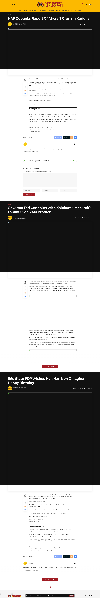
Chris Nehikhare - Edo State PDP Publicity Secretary (47, 547)
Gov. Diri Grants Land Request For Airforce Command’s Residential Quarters (50, 536)
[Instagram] (76, 144)
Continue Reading (50, 366)
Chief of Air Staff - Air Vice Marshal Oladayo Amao (46, 127)
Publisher (16, 23)
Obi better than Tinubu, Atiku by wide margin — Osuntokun (46, 532)
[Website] (73, 144)
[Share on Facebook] (78, 24)
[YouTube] (14, 4)
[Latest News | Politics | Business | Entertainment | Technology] (50, 4)
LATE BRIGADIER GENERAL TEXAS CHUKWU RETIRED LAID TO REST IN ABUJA (52, 112)
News (9, 14)
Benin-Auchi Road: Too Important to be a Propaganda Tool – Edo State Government (53, 119)
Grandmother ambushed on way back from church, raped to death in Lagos (51, 529)
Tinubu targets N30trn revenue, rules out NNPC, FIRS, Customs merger (50, 534)
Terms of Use (51, 595)
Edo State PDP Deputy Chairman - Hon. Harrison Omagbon (43, 548)
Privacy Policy (43, 595)
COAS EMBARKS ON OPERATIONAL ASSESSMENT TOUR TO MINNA (49, 121)
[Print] (84, 24)
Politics (13, 374)
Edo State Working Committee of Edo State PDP (41, 550)
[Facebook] (11, 4)
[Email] (82, 24)
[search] (84, 4)
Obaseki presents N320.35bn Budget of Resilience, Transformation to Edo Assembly (53, 116)
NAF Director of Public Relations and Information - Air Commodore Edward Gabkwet (49, 129)
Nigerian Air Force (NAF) (34, 131)
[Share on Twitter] (80, 24)
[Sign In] (9, 4)
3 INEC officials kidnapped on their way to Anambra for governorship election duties (53, 114)
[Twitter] (12, 4)
